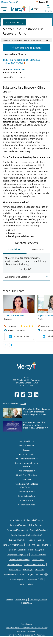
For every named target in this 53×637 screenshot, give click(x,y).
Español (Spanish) (17, 540)
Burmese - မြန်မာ (42, 574)
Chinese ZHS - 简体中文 (34, 564)
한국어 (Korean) (36, 525)
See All (23, 403)
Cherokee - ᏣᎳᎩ (10, 574)
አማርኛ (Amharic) (17, 520)
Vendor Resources (26, 504)
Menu (4, 10)
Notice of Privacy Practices (26, 458)
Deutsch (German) (18, 525)
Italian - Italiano (26, 584)
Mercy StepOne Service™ (26, 631)
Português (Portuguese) (17, 530)
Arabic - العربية (26, 574)
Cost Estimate (26, 487)
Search (48, 11)
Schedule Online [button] (21, 336)
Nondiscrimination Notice (26, 484)
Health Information (26, 454)
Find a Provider (12, 22)
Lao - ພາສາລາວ (44, 545)
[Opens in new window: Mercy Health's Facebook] (17, 394)
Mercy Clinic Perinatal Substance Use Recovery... (26, 635)
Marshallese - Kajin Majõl (17, 554)
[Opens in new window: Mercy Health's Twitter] (23, 394)
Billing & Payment (26, 445)
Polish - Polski (38, 559)
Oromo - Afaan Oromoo (19, 559)
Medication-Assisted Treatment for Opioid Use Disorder (26, 628)
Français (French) (35, 520)
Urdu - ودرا (28, 569)
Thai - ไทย (39, 569)
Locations (6, 40)
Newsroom (26, 479)
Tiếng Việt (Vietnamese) (12, 545)
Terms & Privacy (21, 599)
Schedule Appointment (28, 47)
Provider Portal (26, 500)
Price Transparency (26, 470)
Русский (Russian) (38, 530)
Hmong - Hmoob (14, 564)
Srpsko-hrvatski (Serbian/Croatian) (26, 535)
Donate (26, 466)
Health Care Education (26, 475)
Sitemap (9, 599)
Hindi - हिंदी (30, 545)
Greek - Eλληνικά (36, 550)
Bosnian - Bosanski (17, 550)
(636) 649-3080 (17, 69)
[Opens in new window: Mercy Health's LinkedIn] (36, 394)
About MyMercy (26, 441)
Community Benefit (26, 491)
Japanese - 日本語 (35, 579)
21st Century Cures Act (38, 599)
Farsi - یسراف (15, 569)
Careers (26, 450)
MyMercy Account (8, 2)
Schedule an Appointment (26, 463)
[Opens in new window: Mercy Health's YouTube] (30, 394)
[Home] (18, 9)
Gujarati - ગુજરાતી (17, 579)
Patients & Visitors (26, 496)
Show (13, 54)
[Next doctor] (11, 345)
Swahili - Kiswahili (38, 554)
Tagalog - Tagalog (35, 540)
